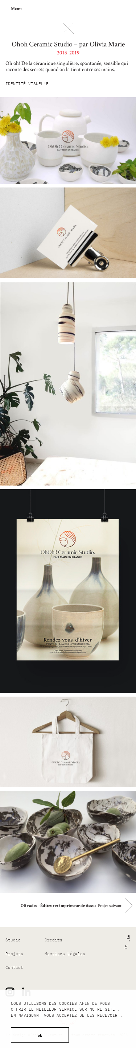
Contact (14, 967)
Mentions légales (65, 953)
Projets (14, 953)
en (127, 937)
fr (125, 947)
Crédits (53, 939)
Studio (13, 939)
